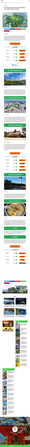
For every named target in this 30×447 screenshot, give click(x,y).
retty (7, 218)
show (17, 65)
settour (7, 33)
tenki (7, 191)
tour (6, 87)
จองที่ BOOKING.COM (22, 60)
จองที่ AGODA (22, 166)
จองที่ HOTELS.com (22, 50)
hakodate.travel (8, 142)
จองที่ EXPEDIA (22, 53)
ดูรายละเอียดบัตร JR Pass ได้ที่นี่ (15, 43)
